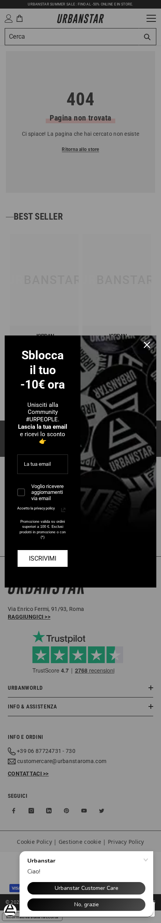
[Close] (147, 344)
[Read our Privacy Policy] (63, 510)
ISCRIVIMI (42, 558)
